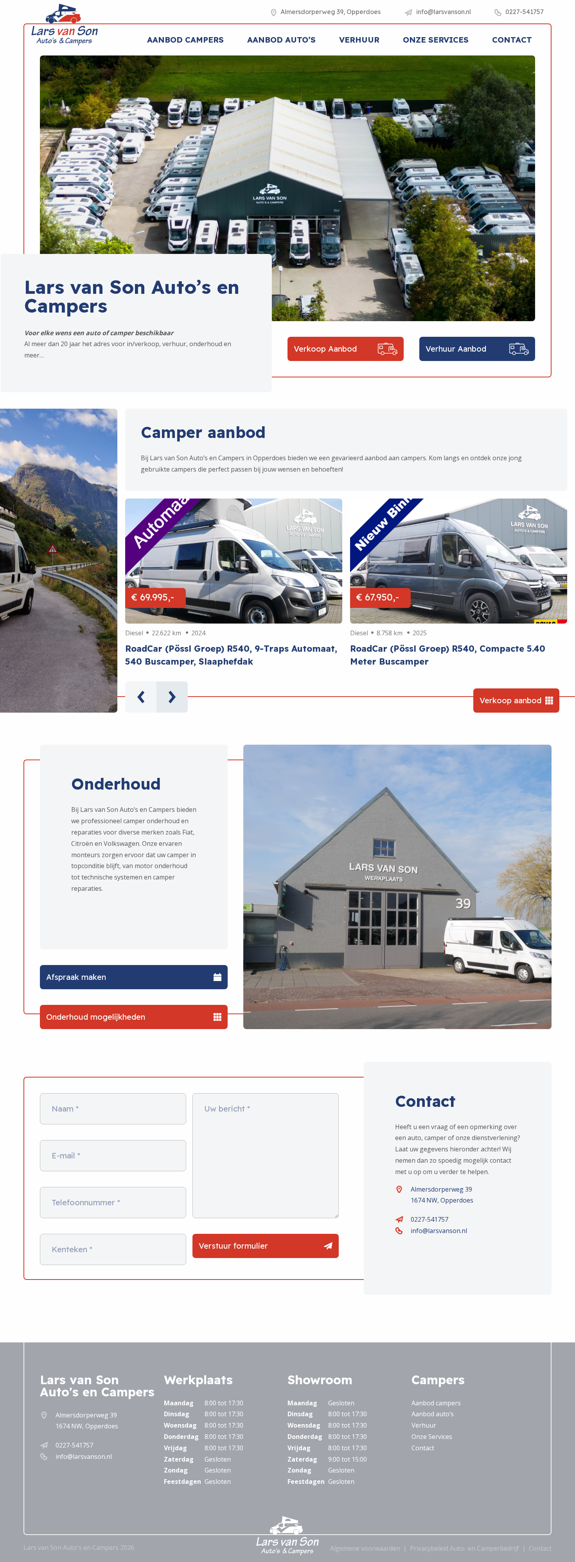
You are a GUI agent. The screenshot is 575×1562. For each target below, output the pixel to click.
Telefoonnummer (86, 1202)
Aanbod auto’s (281, 40)
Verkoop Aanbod (325, 349)
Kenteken (72, 1249)
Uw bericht (227, 1109)
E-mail (66, 1156)
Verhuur (359, 40)
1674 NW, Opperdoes (442, 1200)
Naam (65, 1109)
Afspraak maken (76, 977)
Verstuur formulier (233, 1246)
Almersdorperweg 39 (441, 1189)
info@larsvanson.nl (439, 1230)
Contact (512, 40)
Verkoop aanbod (510, 700)
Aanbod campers (185, 40)
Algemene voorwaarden (365, 1548)
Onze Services (436, 40)
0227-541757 (429, 1219)
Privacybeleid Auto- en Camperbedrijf (464, 1548)
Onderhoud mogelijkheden (95, 1017)
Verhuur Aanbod (456, 349)
